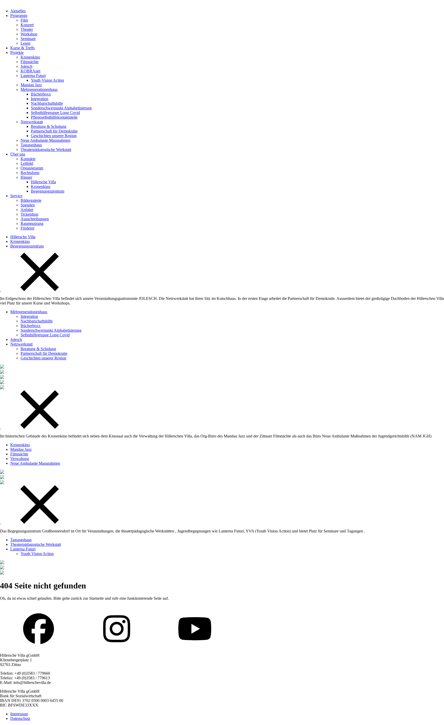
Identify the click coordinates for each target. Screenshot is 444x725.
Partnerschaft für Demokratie (54, 131)
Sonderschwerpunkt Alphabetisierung (61, 108)
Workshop (29, 34)
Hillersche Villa (43, 182)
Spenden (28, 205)
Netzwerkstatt (32, 122)
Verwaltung (19, 458)
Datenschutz (20, 718)
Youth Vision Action (47, 80)
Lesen (25, 43)
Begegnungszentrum (47, 191)
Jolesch (26, 66)
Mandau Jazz (31, 85)
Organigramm (32, 168)
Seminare (28, 38)
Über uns (17, 154)
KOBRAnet (30, 71)
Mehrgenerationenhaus (39, 89)
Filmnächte (30, 62)
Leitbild (27, 163)
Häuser (26, 177)
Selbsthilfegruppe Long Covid (55, 112)
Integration (39, 99)
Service (16, 196)
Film (24, 20)
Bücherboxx (41, 94)
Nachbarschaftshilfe (47, 103)
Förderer (27, 228)
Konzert (27, 25)
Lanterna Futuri (33, 75)
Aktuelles (18, 11)
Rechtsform (30, 172)
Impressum (19, 714)
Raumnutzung (32, 223)
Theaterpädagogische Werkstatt (46, 149)
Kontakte (28, 159)
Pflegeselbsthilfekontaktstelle (54, 117)
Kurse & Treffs (22, 48)
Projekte (17, 52)
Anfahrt (27, 209)
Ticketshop (29, 214)
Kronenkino (30, 57)
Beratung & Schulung (48, 126)
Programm (18, 15)
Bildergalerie (31, 200)
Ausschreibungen (35, 219)
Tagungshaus (31, 145)
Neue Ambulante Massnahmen (45, 140)
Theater (27, 29)
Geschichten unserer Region (54, 135)
